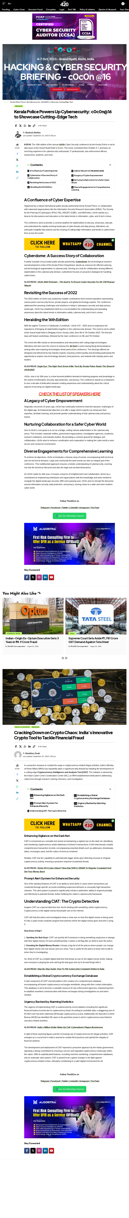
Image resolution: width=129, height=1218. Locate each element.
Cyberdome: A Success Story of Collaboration (42, 176)
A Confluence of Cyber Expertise (44, 171)
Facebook (55, 508)
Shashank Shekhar (33, 132)
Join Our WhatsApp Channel (71, 516)
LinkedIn (74, 508)
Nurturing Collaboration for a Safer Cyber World (90, 181)
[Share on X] (20, 126)
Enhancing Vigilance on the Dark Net (47, 796)
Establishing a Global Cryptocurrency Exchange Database (92, 797)
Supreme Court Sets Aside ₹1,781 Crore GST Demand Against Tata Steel (30, 640)
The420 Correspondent (16, 646)
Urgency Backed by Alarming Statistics (89, 804)
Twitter (65, 508)
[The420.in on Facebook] (27, 577)
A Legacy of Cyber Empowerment (88, 175)
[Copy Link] (34, 126)
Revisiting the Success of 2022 (43, 182)
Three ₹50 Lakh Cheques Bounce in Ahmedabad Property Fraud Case (91, 640)
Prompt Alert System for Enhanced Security (44, 804)
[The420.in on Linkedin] (45, 577)
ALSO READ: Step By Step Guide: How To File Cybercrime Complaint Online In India (64, 969)
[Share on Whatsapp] (25, 126)
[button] (62, 658)
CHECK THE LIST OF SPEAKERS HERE (89, 171)
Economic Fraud (76, 634)
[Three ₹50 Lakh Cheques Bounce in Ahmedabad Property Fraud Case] (96, 616)
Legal (9, 634)
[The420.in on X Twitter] (33, 577)
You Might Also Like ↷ (22, 593)
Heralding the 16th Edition (41, 187)
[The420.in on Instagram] (39, 577)
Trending (18, 106)
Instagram (84, 508)
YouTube (95, 508)
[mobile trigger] (5, 3)
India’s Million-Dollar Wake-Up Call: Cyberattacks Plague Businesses (70, 1027)
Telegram (44, 508)
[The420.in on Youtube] (51, 577)
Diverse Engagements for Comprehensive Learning (90, 188)
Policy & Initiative (22, 727)
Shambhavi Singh (32, 753)
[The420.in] (64, 4)
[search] (117, 3)
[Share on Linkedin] (29, 126)
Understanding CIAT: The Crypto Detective (48, 811)
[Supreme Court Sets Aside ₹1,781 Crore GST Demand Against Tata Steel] (33, 616)
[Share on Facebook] (16, 126)
